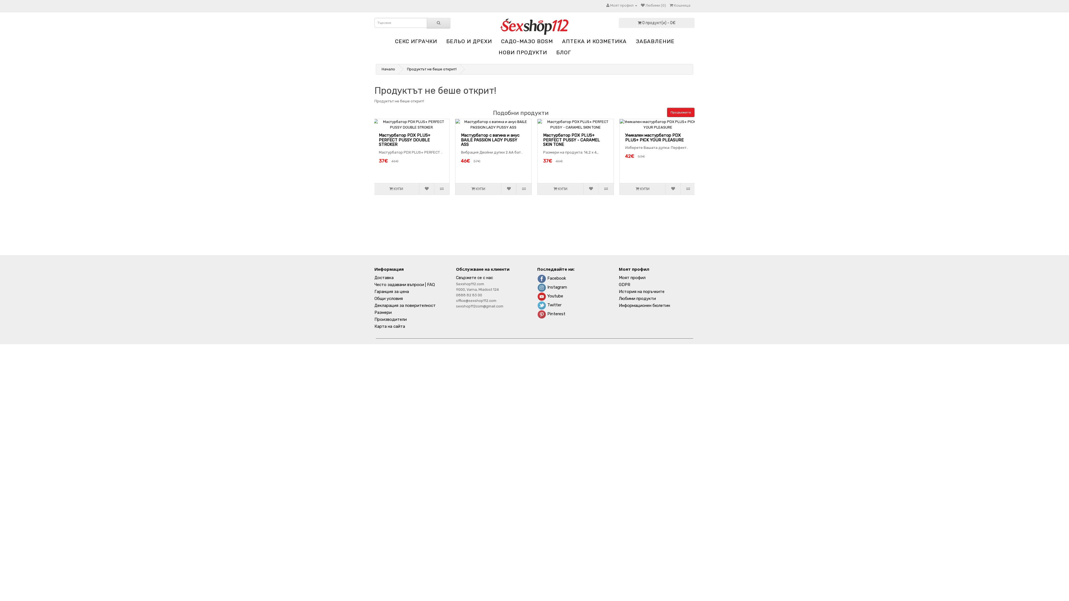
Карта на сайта (389, 326)
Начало (388, 69)
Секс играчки (416, 41)
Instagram (556, 287)
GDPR (624, 284)
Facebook (556, 278)
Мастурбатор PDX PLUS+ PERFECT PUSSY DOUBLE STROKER (404, 140)
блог (563, 52)
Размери (383, 312)
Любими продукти (637, 298)
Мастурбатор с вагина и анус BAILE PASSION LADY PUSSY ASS (490, 140)
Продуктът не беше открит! (432, 69)
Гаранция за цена (391, 291)
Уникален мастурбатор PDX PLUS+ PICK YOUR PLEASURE (654, 137)
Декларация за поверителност (405, 305)
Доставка (384, 277)
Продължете (681, 112)
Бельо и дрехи (469, 41)
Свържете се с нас (474, 277)
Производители (390, 319)
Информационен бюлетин (644, 305)
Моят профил (632, 277)
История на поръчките (642, 291)
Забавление (655, 41)
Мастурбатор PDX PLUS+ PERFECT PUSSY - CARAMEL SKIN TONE (571, 140)
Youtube (554, 296)
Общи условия (388, 298)
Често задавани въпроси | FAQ (404, 284)
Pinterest (555, 313)
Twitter (554, 304)
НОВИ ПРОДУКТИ (523, 52)
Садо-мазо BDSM (527, 41)
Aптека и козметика (594, 41)
